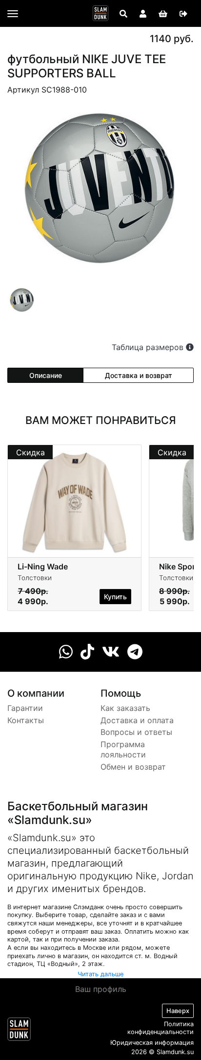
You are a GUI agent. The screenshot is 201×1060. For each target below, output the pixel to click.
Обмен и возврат (133, 767)
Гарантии (25, 708)
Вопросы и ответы (136, 732)
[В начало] (19, 1031)
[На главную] (100, 13)
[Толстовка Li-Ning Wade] (74, 500)
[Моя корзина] (163, 13)
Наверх (177, 1010)
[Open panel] (123, 13)
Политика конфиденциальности (160, 1028)
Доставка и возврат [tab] (138, 375)
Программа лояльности (123, 749)
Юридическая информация (152, 1042)
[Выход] (183, 13)
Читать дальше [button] (100, 974)
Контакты (25, 720)
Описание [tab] (45, 375)
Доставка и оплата (137, 720)
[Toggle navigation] (12, 13)
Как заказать (125, 708)
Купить (115, 596)
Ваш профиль (100, 989)
